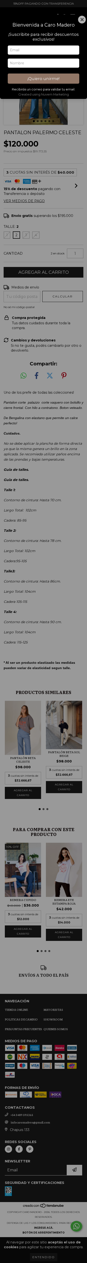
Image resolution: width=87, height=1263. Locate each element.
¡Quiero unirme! (43, 78)
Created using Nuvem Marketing (43, 94)
